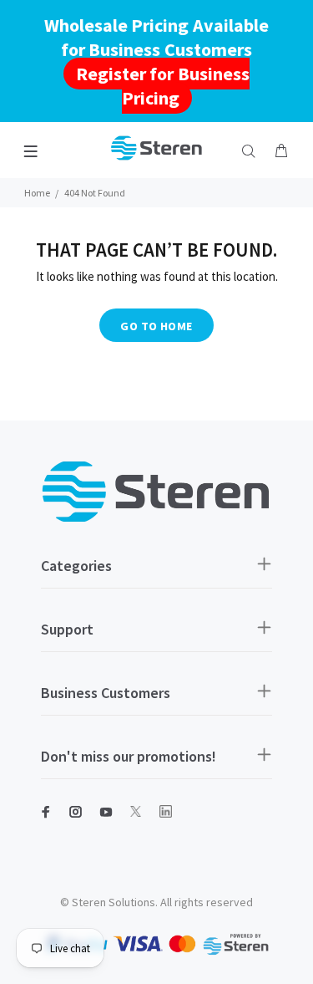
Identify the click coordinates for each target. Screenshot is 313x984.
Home (37, 192)
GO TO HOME (156, 326)
